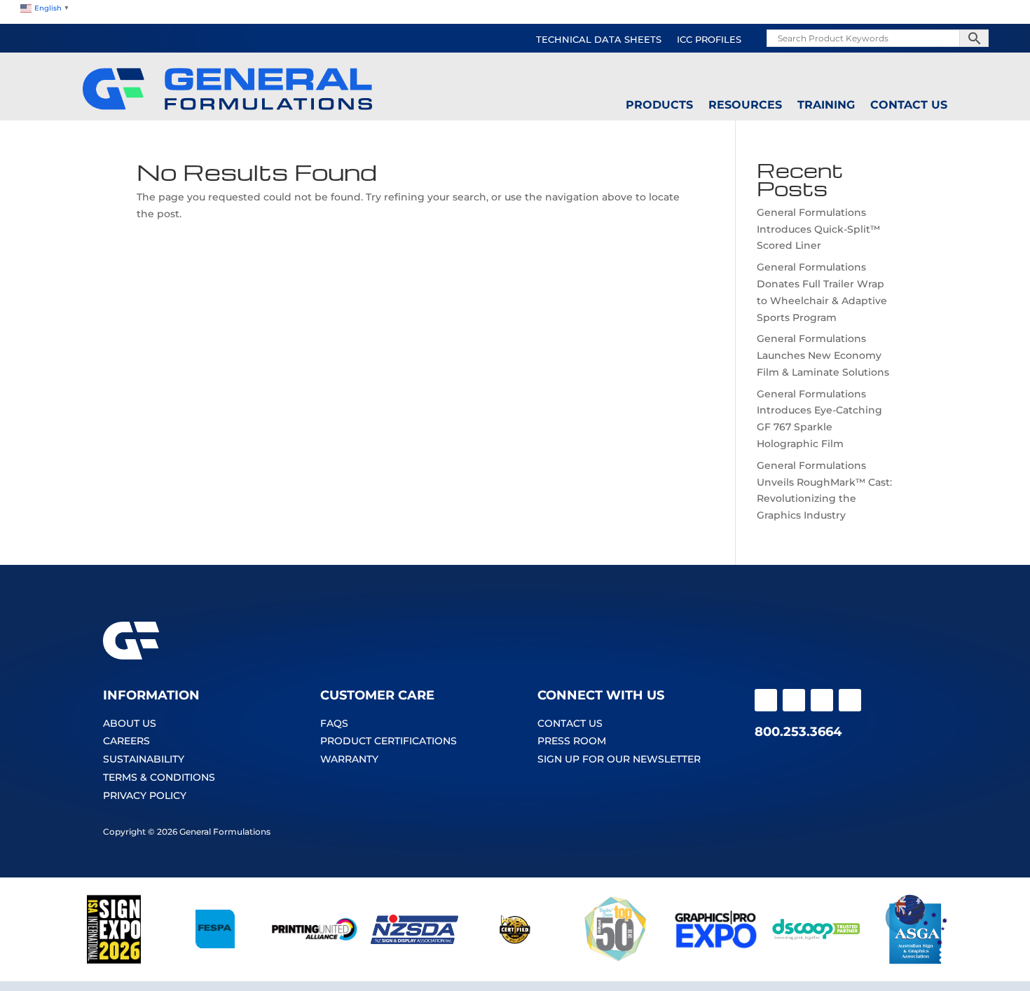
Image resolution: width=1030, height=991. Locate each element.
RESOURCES (745, 105)
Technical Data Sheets (598, 40)
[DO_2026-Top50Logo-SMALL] (615, 961)
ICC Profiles (709, 40)
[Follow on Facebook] (766, 700)
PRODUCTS (659, 105)
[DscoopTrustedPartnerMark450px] (816, 961)
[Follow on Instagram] (794, 700)
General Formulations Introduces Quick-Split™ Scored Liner (818, 229)
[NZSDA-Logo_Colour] (414, 961)
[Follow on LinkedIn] (850, 700)
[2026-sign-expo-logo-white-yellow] (114, 961)
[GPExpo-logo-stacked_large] (716, 961)
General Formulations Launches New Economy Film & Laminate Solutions (823, 355)
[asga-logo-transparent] (916, 961)
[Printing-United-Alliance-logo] (314, 961)
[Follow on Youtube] (822, 700)
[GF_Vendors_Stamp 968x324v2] (514, 961)
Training (826, 105)
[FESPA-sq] (214, 961)
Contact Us (908, 105)
